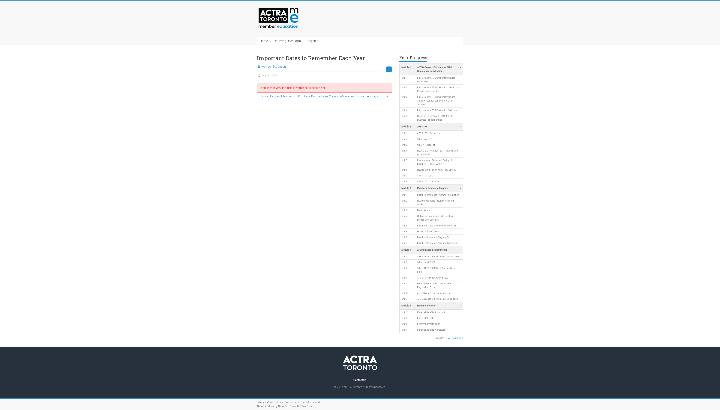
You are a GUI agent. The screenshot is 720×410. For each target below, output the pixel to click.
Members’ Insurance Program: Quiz (367, 96)
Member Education (273, 66)
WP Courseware (455, 338)
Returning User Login (287, 41)
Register (312, 41)
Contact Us (359, 380)
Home (264, 41)
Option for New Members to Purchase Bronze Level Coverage (299, 96)
